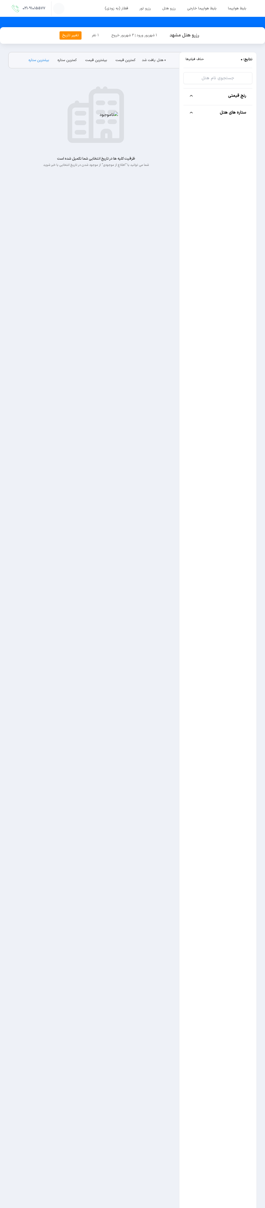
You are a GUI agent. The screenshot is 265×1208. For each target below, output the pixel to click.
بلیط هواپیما (237, 8)
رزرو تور (145, 8)
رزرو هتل (169, 8)
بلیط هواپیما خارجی (202, 8)
